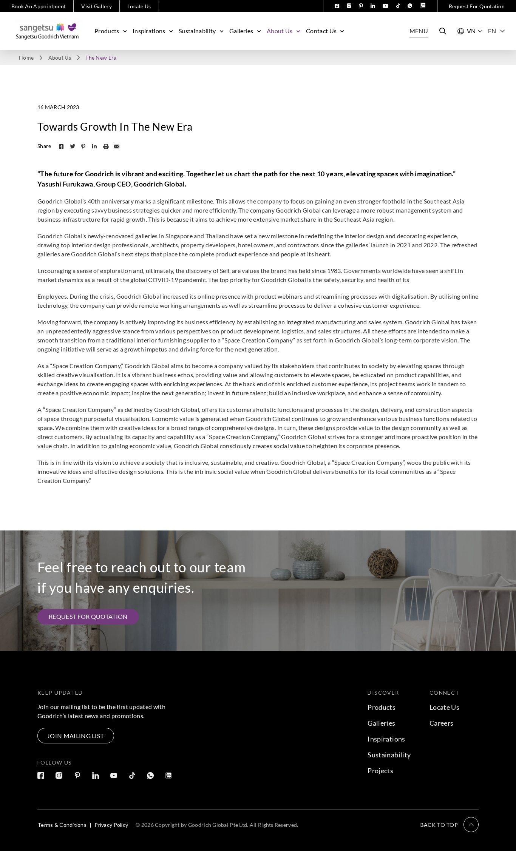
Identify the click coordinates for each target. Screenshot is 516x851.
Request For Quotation (477, 6)
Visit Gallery (96, 6)
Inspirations (149, 30)
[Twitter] (72, 146)
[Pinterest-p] (83, 146)
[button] (449, 824)
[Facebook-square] (61, 146)
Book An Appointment (38, 6)
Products (106, 30)
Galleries (241, 30)
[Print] (105, 146)
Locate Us (139, 6)
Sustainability (197, 30)
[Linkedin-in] (94, 146)
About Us (280, 30)
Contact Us (321, 30)
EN (492, 30)
